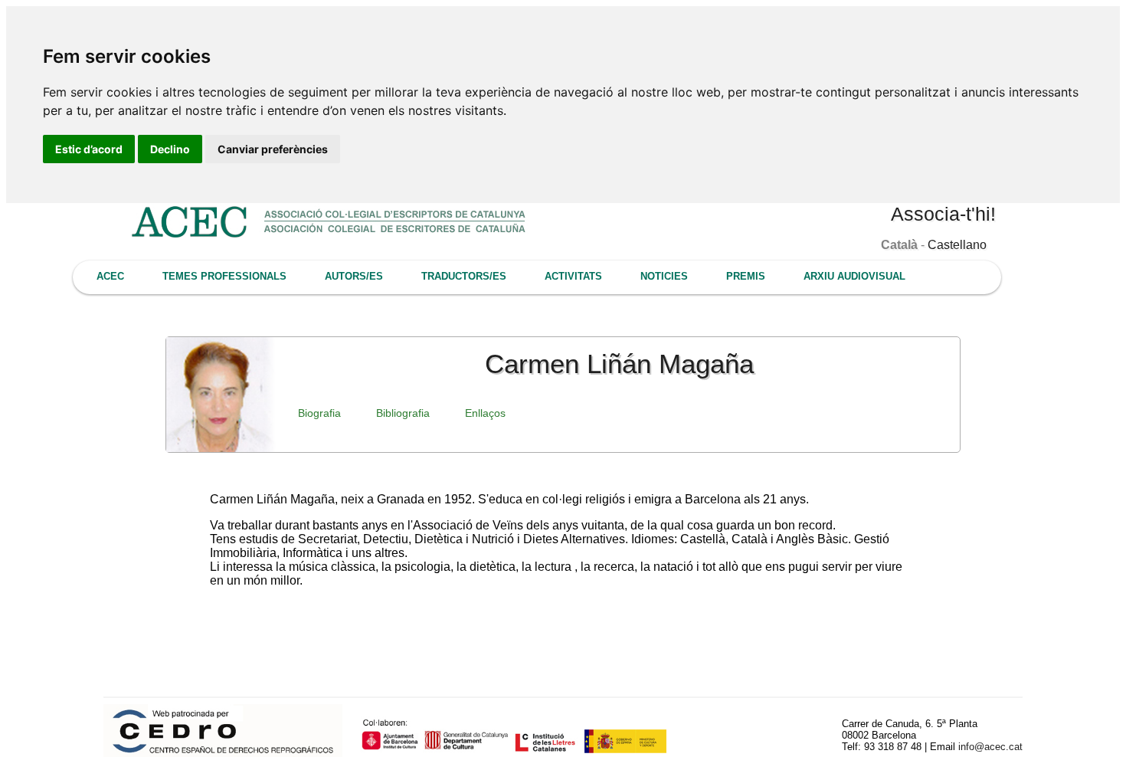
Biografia (319, 413)
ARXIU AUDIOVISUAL (854, 276)
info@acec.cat (990, 746)
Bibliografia (403, 413)
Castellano (957, 244)
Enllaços (485, 413)
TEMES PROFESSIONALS (224, 276)
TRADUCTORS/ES (463, 276)
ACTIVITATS (573, 276)
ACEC (110, 276)
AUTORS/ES (354, 276)
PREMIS (745, 276)
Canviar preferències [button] (273, 149)
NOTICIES (664, 276)
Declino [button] (170, 149)
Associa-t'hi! (943, 213)
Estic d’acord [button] (89, 149)
